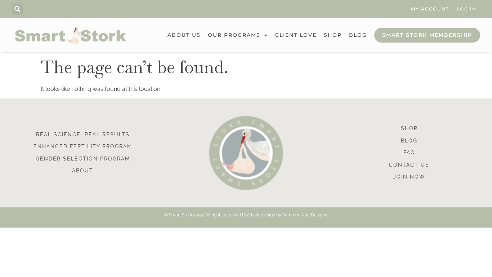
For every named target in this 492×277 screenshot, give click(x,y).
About (82, 170)
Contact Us (409, 165)
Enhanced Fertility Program (82, 146)
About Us (184, 35)
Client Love (296, 35)
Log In (467, 9)
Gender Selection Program (83, 159)
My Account (430, 9)
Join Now (409, 177)
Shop (333, 35)
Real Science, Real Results (83, 134)
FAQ (409, 152)
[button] (17, 9)
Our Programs (234, 35)
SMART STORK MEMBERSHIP (427, 35)
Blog (358, 35)
